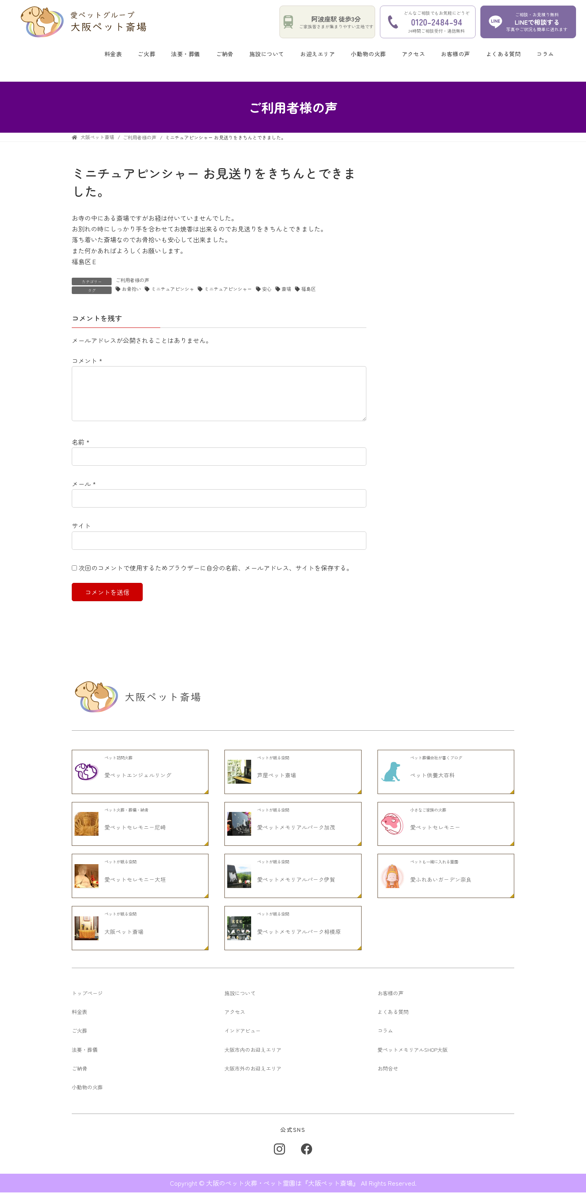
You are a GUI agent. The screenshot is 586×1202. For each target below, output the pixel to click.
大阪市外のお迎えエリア (252, 1068)
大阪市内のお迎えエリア (252, 1049)
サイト (81, 525)
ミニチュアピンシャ (172, 289)
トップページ (87, 993)
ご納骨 (225, 54)
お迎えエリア (317, 54)
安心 (266, 289)
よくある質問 (503, 54)
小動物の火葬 (368, 54)
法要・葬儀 (185, 54)
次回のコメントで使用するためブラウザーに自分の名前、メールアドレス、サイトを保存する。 (216, 568)
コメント (87, 360)
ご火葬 (146, 54)
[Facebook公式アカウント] (306, 1149)
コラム (545, 54)
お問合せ (388, 1068)
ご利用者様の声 (132, 280)
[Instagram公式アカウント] (279, 1149)
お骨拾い (131, 289)
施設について (267, 54)
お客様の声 (455, 54)
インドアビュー (242, 1030)
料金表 (113, 54)
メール (84, 483)
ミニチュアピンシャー (228, 289)
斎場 (286, 289)
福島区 (308, 289)
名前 (81, 442)
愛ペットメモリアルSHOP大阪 (413, 1049)
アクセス (413, 54)
